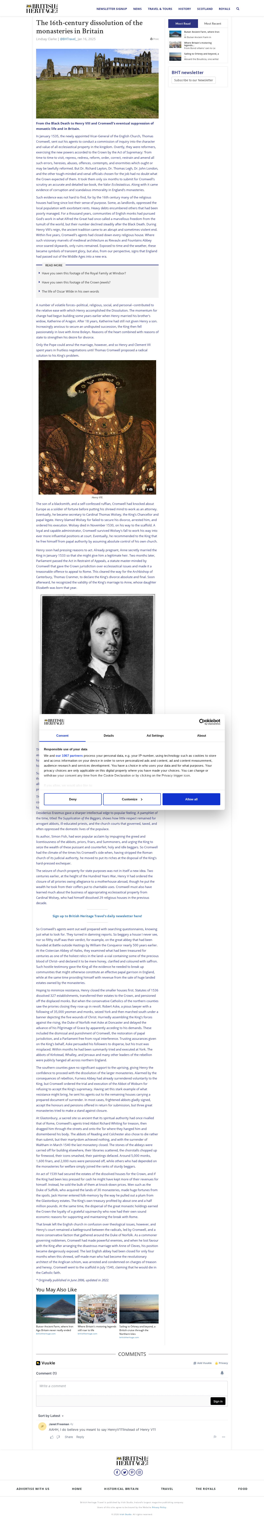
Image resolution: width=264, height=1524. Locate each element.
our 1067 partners (69, 755)
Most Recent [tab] (212, 23)
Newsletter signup (112, 9)
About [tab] (201, 735)
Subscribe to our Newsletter (193, 80)
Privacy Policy (159, 1507)
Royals (224, 9)
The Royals (206, 1489)
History (184, 9)
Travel (167, 1489)
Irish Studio (126, 1514)
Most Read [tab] (183, 23)
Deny (73, 799)
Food (243, 1489)
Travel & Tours (160, 9)
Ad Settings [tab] (155, 735)
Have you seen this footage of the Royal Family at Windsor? (84, 273)
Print (156, 39)
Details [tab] (109, 735)
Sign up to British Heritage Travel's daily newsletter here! (97, 916)
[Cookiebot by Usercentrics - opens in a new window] (202, 722)
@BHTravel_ (68, 39)
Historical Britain (121, 1489)
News (137, 9)
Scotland (205, 9)
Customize (129, 799)
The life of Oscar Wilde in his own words (70, 291)
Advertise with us (33, 1489)
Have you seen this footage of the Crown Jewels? (76, 282)
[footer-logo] (132, 1460)
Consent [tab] (62, 735)
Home (77, 1489)
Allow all (191, 799)
